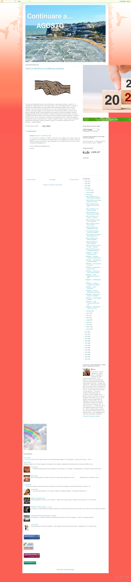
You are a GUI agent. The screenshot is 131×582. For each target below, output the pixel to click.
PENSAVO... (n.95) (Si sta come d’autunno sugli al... (93, 271)
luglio (87, 315)
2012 (86, 354)
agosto (88, 313)
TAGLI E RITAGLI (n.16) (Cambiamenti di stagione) (93, 197)
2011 (86, 356)
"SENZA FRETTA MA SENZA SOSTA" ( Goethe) (43, 515)
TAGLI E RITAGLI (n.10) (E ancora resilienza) (93, 220)
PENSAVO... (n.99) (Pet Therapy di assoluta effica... (94, 257)
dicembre (88, 190)
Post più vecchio (74, 179)
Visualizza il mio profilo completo (91, 416)
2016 (86, 345)
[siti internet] (32, 539)
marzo (88, 324)
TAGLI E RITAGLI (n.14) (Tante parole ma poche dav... (92, 205)
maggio (88, 320)
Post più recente (31, 179)
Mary (94, 369)
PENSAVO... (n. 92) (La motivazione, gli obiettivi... (93, 284)
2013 (86, 352)
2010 (86, 359)
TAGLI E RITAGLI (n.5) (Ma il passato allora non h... (93, 235)
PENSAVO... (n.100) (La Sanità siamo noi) (92, 253)
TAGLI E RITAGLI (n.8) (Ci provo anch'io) (92, 224)
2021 (86, 334)
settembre (89, 311)
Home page (52, 179)
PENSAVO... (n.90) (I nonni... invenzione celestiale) (93, 295)
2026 (86, 181)
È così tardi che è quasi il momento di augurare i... (93, 231)
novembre (89, 192)
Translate (95, 131)
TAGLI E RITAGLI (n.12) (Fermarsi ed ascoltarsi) (92, 213)
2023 (86, 188)
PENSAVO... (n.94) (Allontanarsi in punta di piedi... (92, 276)
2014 (86, 350)
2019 (86, 338)
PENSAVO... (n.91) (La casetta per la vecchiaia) (93, 291)
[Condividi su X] (46, 126)
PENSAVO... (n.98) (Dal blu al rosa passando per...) (93, 260)
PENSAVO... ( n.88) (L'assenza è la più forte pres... (92, 303)
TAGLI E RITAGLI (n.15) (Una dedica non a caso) (93, 201)
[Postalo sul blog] (44, 126)
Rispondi (32, 148)
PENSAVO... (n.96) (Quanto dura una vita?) (93, 268)
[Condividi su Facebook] (48, 126)
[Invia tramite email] (43, 126)
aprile (87, 322)
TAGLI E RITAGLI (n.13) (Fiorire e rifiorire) (92, 209)
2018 (86, 341)
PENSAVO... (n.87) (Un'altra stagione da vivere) (93, 307)
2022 (86, 332)
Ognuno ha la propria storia (38, 498)
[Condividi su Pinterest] (49, 126)
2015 (86, 347)
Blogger (72, 569)
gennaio (88, 329)
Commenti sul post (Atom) (55, 185)
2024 (86, 186)
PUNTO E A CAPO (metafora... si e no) (41, 507)
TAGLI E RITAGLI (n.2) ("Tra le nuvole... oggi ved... (93, 246)
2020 (86, 336)
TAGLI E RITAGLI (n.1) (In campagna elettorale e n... (93, 249)
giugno (88, 317)
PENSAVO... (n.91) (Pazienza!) (91, 287)
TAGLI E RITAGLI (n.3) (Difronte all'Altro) (92, 242)
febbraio (88, 326)
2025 (86, 183)
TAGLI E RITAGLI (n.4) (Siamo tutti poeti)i (92, 239)
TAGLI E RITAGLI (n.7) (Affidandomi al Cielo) (92, 228)
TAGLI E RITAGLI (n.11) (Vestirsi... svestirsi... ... (93, 217)
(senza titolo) (27, 457)
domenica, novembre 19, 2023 (43, 135)
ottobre (88, 194)
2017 (86, 343)
